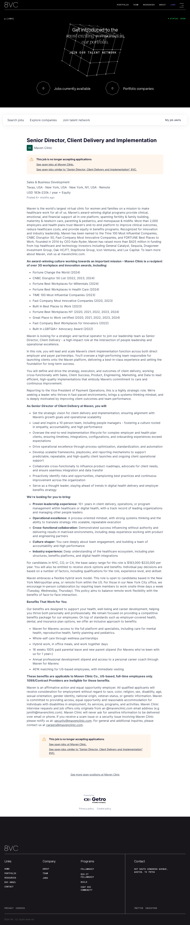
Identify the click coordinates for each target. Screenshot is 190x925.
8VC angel (10, 882)
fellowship (87, 869)
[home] (11, 5)
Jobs (173, 5)
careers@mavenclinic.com (64, 725)
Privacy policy (86, 808)
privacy (9, 908)
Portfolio (123, 5)
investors (151, 908)
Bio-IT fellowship (87, 875)
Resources (149, 5)
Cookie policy (104, 808)
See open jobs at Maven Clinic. (55, 164)
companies (43, 120)
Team (135, 5)
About (162, 5)
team (45, 873)
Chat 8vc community (86, 888)
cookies (20, 908)
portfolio (10, 873)
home (7, 869)
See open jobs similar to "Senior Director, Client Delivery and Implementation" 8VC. (86, 169)
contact (9, 887)
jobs (15, 120)
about (46, 869)
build (84, 882)
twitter (138, 908)
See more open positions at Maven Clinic (95, 774)
